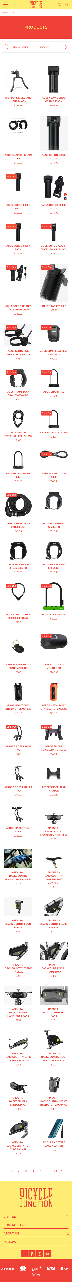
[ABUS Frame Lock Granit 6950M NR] (18, 378)
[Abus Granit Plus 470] (54, 419)
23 (55, 1171)
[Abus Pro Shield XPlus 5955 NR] (18, 550)
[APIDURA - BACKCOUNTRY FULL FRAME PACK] (54, 951)
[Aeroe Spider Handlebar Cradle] (54, 732)
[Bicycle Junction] (36, 4)
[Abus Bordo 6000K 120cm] (54, 187)
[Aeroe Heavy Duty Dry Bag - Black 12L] (18, 691)
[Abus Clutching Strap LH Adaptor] (18, 335)
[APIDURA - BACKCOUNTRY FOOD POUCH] (18, 906)
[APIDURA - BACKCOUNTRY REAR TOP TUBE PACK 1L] (54, 1039)
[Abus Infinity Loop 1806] (54, 459)
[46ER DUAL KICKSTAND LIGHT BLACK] (18, 79)
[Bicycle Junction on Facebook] (31, 1253)
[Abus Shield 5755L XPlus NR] (54, 550)
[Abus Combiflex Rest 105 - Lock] (54, 335)
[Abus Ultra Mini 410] (54, 596)
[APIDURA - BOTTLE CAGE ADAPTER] (54, 1128)
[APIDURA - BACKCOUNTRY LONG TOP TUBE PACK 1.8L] (18, 1039)
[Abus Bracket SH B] (54, 283)
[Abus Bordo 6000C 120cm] (54, 133)
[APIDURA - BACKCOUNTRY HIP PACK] (54, 995)
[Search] (59, 4)
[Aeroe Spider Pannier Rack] (18, 773)
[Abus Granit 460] (54, 378)
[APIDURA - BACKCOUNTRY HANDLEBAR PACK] (18, 995)
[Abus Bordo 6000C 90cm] (18, 187)
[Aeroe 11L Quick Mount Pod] (54, 646)
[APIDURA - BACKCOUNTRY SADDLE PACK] (18, 1084)
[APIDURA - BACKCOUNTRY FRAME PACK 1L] (54, 906)
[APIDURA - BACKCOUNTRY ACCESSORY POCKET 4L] (54, 814)
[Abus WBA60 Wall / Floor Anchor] (18, 646)
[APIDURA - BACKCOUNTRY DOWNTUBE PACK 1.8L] (18, 858)
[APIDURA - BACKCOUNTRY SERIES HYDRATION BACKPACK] (54, 1084)
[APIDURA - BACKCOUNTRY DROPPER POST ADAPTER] (54, 858)
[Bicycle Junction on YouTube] (47, 1253)
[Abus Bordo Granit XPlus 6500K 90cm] (18, 283)
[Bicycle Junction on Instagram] (39, 1253)
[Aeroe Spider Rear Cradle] (54, 773)
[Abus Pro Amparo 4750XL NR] (54, 505)
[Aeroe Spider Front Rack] (18, 732)
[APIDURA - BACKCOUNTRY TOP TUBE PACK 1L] (18, 1128)
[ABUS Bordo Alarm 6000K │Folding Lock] (54, 232)
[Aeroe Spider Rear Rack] (18, 814)
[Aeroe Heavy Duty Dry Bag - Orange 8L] (54, 691)
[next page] (61, 1171)
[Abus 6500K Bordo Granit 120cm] (54, 79)
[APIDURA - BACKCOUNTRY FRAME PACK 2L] (18, 951)
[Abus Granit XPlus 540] (18, 459)
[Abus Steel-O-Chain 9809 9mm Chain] (18, 596)
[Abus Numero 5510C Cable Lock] (18, 505)
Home (5, 12)
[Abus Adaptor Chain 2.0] (18, 133)
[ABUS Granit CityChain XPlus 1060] (18, 419)
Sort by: (16, 47)
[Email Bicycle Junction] (24, 1253)
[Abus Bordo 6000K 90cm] (18, 232)
